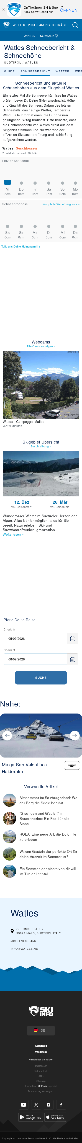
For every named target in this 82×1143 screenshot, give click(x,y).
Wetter (19, 25)
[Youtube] (23, 1105)
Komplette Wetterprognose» (61, 204)
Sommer (47, 36)
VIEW (72, 765)
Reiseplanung (39, 25)
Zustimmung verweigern (41, 1091)
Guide (9, 71)
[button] (75, 25)
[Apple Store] (55, 1116)
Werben (41, 1052)
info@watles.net (25, 948)
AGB (41, 1076)
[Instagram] (49, 1105)
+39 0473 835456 (23, 941)
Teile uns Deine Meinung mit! (19, 246)
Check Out (10, 650)
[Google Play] (30, 1116)
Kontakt (41, 1046)
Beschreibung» (41, 446)
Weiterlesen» (13, 534)
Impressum (41, 1065)
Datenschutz (41, 1071)
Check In (9, 629)
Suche (41, 677)
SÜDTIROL (12, 62)
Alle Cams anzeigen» (41, 346)
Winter (30, 36)
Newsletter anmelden (41, 1059)
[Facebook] (61, 1105)
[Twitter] (36, 1105)
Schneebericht (35, 71)
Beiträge (59, 25)
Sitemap (41, 1081)
